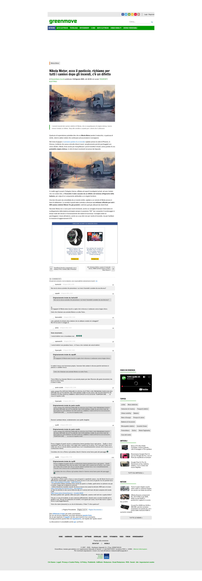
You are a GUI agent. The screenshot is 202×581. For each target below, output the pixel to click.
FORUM (128, 536)
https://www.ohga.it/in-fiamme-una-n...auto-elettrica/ (66, 488)
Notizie (123, 481)
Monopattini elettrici (127, 426)
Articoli (123, 440)
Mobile (107, 543)
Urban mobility (126, 413)
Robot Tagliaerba (144, 430)
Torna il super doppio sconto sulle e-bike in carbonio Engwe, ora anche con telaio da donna (141, 488)
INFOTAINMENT (84, 28)
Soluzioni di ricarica (128, 409)
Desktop (95, 543)
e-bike (123, 404)
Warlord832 (58, 317)
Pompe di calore (138, 417)
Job (137, 562)
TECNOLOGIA (74, 28)
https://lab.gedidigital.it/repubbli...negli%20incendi (66, 482)
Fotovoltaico (125, 430)
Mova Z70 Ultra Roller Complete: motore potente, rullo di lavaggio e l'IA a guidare (141, 447)
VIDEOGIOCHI (78, 536)
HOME (61, 536)
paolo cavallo (59, 387)
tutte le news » (136, 518)
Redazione (107, 562)
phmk (56, 328)
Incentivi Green (142, 426)
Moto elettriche (133, 404)
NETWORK (52, 28)
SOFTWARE (88, 536)
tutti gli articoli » (136, 473)
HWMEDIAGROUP (138, 536)
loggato (67, 517)
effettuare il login (59, 513)
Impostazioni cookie (147, 562)
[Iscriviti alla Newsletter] (129, 14)
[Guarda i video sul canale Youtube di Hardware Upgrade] (135, 14)
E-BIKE (93, 28)
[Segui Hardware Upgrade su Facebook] (123, 14)
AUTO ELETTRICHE (62, 28)
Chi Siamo (51, 562)
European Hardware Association (100, 557)
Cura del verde (126, 435)
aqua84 (57, 293)
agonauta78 (58, 341)
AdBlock (99, 562)
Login (146, 14)
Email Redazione (118, 562)
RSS (127, 562)
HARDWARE (68, 536)
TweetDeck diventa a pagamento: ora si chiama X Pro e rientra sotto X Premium (65, 268)
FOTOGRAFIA (113, 536)
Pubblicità (91, 562)
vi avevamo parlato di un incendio (74, 142)
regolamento (76, 518)
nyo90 (57, 425)
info (96, 281)
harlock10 (58, 284)
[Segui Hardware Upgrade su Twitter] (126, 14)
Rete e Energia (126, 417)
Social (132, 562)
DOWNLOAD (97, 536)
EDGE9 (105, 536)
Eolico (134, 430)
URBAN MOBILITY (116, 28)
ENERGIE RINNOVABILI (130, 28)
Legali (58, 562)
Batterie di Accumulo (128, 422)
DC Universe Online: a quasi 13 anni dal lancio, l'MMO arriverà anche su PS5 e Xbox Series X (98, 268)
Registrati (151, 14)
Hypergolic (58, 350)
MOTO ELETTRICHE (103, 28)
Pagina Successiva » (95, 509)
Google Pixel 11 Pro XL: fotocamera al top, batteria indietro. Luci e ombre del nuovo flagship (140, 464)
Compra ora (75, 259)
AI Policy (83, 562)
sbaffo (57, 457)
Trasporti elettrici (142, 409)
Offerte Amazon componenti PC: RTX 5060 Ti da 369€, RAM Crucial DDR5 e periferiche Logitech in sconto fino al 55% (135, 498)
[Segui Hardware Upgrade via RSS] (132, 14)
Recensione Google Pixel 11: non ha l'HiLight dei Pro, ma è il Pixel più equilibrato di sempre (141, 455)
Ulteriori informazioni (140, 549)
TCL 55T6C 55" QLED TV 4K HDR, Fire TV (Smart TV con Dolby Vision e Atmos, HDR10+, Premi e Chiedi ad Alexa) (94, 251)
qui (75, 522)
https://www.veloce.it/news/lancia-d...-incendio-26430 (67, 493)
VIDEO (121, 536)
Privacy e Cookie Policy (70, 562)
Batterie (136, 413)
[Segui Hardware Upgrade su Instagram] (138, 14)
